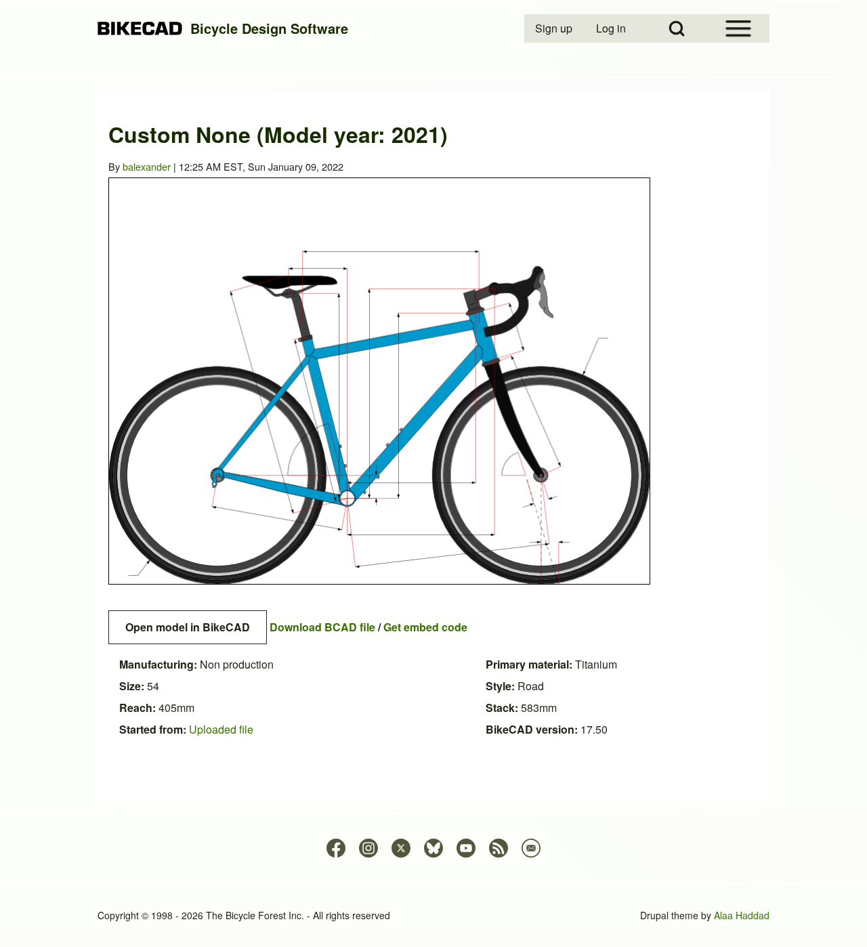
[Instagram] (368, 848)
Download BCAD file (322, 627)
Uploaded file (221, 729)
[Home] (140, 29)
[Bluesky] (433, 848)
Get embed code (425, 627)
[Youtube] (466, 848)
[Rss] (498, 848)
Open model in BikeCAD (187, 627)
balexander (147, 166)
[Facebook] (336, 848)
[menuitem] (554, 28)
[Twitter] (401, 848)
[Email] (531, 848)
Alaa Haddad (741, 915)
